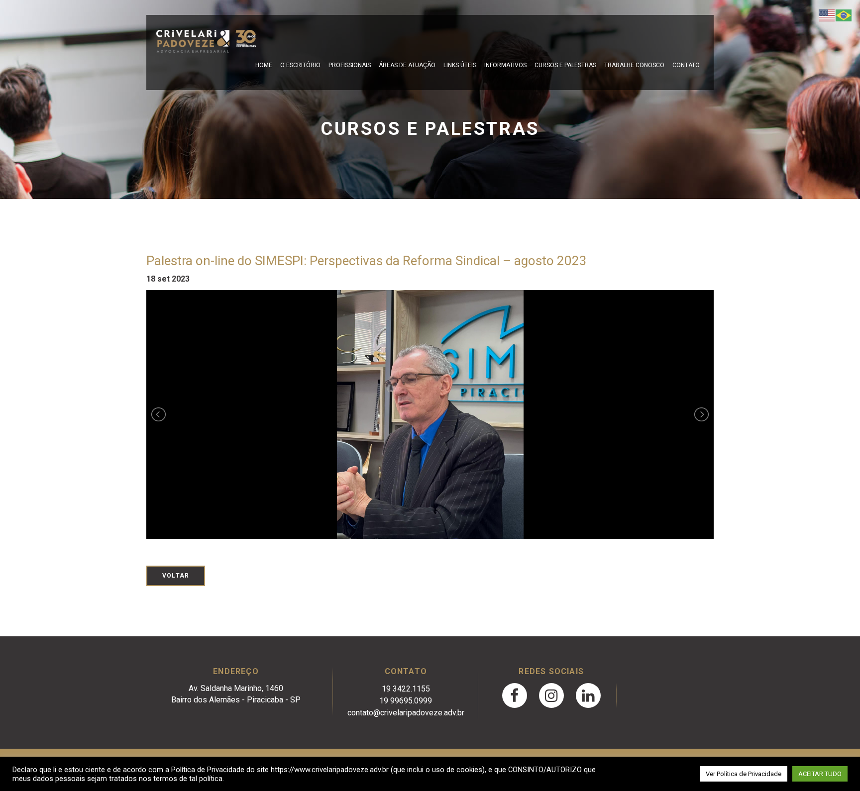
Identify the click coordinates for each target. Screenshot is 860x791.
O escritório (300, 65)
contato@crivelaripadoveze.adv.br (405, 712)
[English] (827, 14)
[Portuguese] (844, 14)
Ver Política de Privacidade (743, 774)
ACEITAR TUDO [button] (820, 774)
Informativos (505, 65)
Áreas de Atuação (407, 65)
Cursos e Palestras (565, 65)
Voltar (175, 575)
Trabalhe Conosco (634, 65)
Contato (686, 65)
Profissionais (349, 65)
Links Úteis (459, 65)
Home (263, 65)
